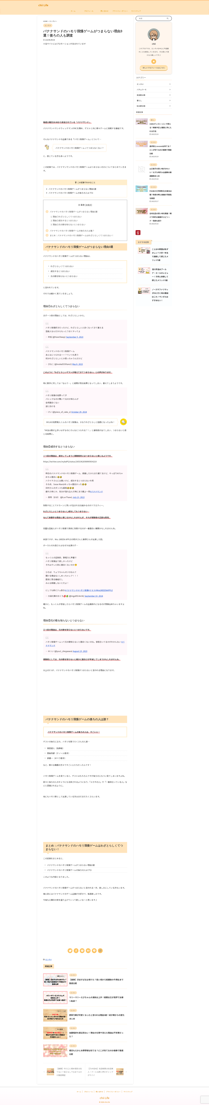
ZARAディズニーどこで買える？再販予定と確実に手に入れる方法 (160, 127)
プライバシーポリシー (120, 11)
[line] (94, 950)
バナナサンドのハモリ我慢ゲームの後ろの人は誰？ (72, 230)
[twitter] (70, 950)
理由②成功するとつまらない (65, 220)
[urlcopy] (100, 950)
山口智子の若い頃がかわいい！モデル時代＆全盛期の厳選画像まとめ (160, 172)
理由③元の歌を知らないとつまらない (69, 224)
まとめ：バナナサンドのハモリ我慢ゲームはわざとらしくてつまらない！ (82, 235)
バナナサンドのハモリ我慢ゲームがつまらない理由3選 (73, 211)
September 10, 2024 (94, 595)
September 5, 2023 (74, 336)
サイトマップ (136, 11)
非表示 (88, 204)
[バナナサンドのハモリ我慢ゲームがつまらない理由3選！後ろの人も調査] (88, 950)
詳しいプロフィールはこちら (154, 67)
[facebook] (76, 950)
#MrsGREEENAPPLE (104, 590)
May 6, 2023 (77, 364)
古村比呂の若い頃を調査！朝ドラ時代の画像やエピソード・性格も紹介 (160, 217)
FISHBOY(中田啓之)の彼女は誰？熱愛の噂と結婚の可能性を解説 (160, 194)
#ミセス (91, 590)
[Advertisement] (63, 63)
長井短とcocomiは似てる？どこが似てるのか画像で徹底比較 (160, 150)
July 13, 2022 (79, 497)
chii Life (43, 5)
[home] (153, 61)
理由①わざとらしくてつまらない (67, 216)
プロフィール (88, 11)
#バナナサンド (96, 491)
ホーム (73, 11)
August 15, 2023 (80, 651)
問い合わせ (104, 11)
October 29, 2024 (79, 411)
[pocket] (82, 950)
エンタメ (48, 959)
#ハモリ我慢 (83, 590)
